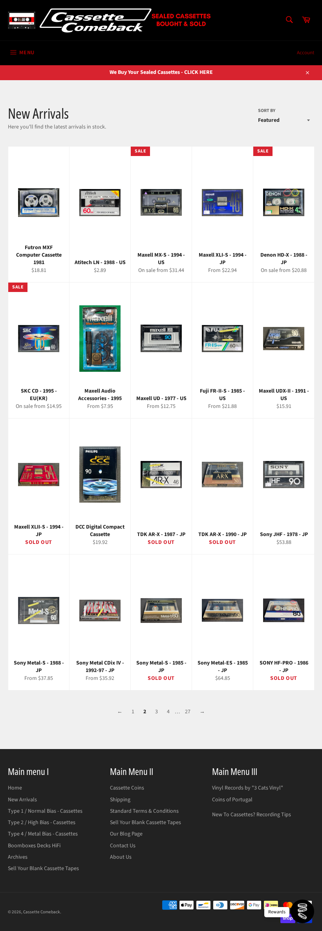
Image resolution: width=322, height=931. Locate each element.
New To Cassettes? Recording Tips (251, 815)
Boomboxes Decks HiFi (34, 846)
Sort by (266, 111)
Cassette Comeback (41, 912)
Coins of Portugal (232, 800)
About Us (121, 857)
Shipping (120, 800)
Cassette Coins (127, 788)
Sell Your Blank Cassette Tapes (43, 868)
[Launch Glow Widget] (302, 911)
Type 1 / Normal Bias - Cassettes (45, 811)
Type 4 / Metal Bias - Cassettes (43, 834)
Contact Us (122, 846)
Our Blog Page (126, 834)
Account (305, 52)
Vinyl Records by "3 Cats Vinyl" (247, 788)
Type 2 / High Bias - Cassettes (41, 822)
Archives (17, 857)
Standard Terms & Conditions (144, 811)
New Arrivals (22, 800)
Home (15, 788)
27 (187, 712)
